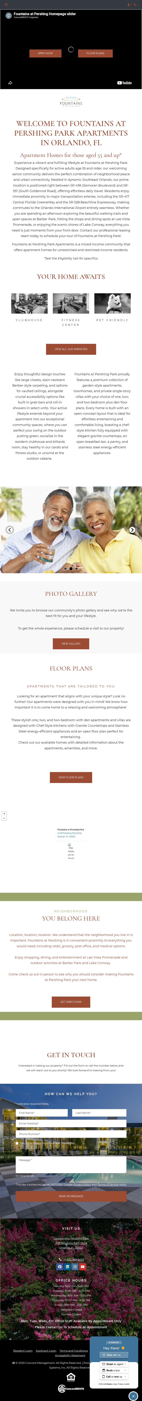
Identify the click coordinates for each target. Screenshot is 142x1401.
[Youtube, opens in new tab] (82, 1266)
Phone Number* (29, 1134)
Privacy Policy (82, 1184)
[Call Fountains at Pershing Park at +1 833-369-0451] (136, 4)
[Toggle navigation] (6, 4)
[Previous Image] (9, 529)
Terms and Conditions (74, 1350)
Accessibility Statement (70, 1355)
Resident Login (23, 1350)
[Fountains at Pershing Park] (71, 851)
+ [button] (4, 813)
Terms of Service (107, 1184)
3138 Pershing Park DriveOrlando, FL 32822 (69, 834)
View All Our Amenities (71, 349)
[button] (129, 4)
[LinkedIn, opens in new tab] (67, 1266)
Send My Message (71, 1196)
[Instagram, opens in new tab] (75, 1266)
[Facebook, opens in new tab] (59, 1266)
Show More (120, 1149)
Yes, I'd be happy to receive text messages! (47, 1143)
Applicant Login (46, 1350)
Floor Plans (95, 53)
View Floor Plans (71, 777)
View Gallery (71, 643)
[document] (71, 851)
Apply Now (45, 53)
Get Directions (71, 1002)
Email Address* (29, 1123)
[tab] (65, 568)
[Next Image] (132, 529)
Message (25, 1160)
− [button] (4, 818)
